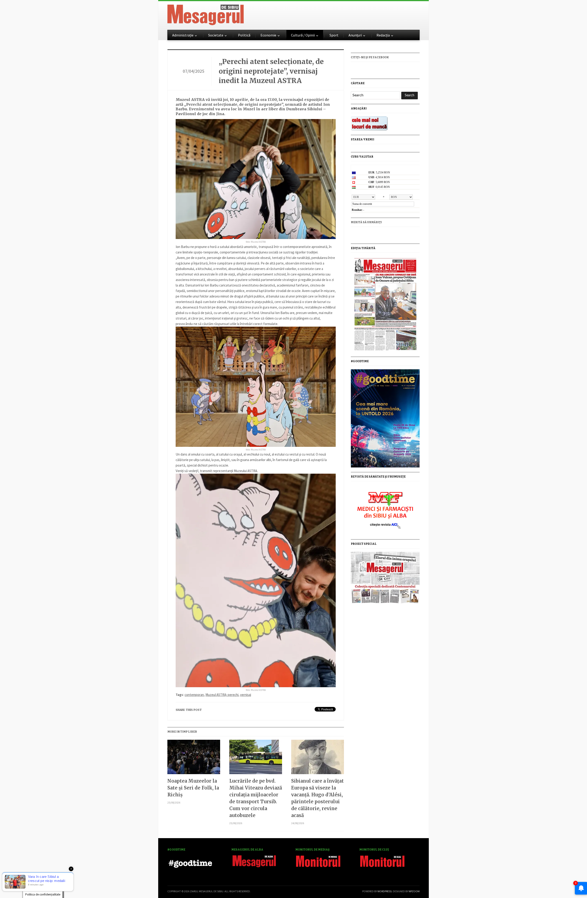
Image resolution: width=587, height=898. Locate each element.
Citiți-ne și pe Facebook (370, 57)
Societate (215, 35)
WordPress (384, 891)
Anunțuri (355, 35)
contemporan (194, 694)
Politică (244, 35)
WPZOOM (414, 891)
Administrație (183, 35)
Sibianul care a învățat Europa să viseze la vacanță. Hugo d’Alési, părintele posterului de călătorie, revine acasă (317, 798)
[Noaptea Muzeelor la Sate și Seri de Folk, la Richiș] (193, 759)
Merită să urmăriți (366, 222)
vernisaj (245, 694)
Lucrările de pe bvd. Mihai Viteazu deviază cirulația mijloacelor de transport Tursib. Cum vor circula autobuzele (255, 798)
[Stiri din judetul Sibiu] (205, 14)
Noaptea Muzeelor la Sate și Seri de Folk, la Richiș (193, 788)
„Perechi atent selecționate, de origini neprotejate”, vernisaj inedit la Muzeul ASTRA (271, 71)
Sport (333, 35)
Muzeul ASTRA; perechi (221, 694)
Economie (268, 35)
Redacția (383, 35)
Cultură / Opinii (303, 35)
